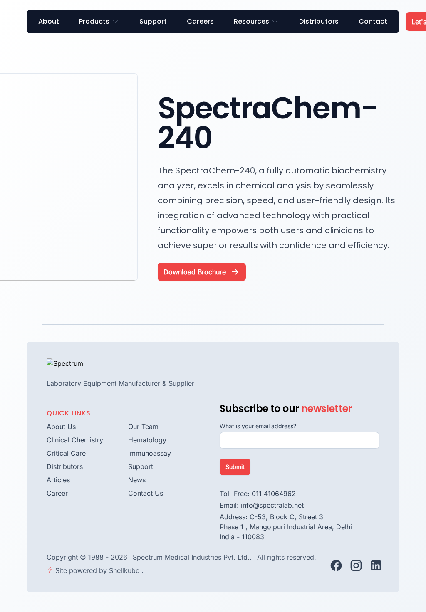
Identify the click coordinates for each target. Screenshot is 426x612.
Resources (251, 21)
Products (94, 21)
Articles (58, 480)
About (48, 21)
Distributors (319, 21)
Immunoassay (149, 453)
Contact (373, 21)
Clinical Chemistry (75, 440)
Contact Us (145, 493)
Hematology (147, 440)
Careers (200, 21)
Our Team (143, 426)
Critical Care (66, 453)
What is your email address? (258, 425)
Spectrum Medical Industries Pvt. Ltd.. (193, 557)
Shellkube (125, 570)
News (137, 480)
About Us (61, 426)
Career (57, 493)
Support (153, 21)
